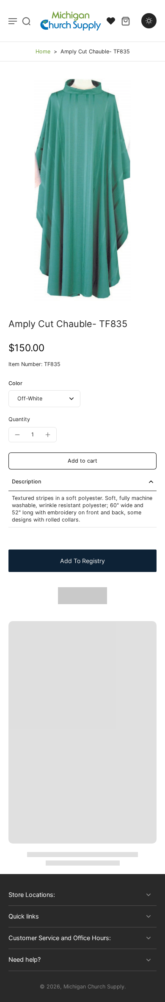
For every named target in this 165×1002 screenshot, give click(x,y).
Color (15, 383)
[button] (82, 461)
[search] (26, 20)
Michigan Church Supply (93, 986)
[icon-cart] (125, 20)
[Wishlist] (111, 21)
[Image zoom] (82, 189)
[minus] (17, 434)
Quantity (19, 419)
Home (43, 51)
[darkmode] (149, 20)
